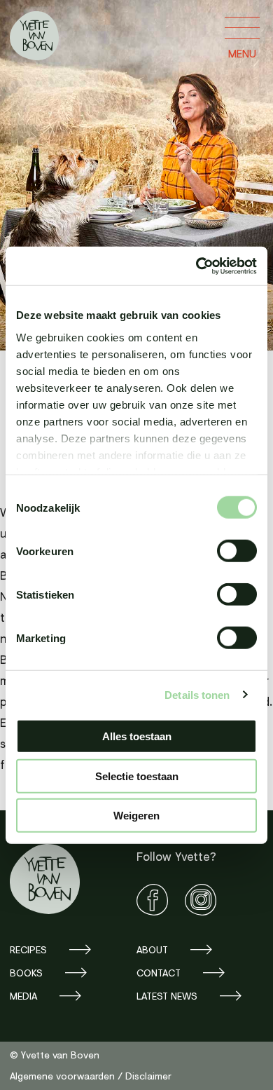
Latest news (166, 995)
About (152, 949)
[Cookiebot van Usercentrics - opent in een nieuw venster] (196, 266)
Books (26, 972)
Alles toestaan (137, 736)
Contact (158, 972)
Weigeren (136, 816)
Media (23, 995)
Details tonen (197, 694)
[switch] (237, 551)
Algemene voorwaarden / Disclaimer (91, 1075)
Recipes (28, 949)
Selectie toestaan (136, 776)
